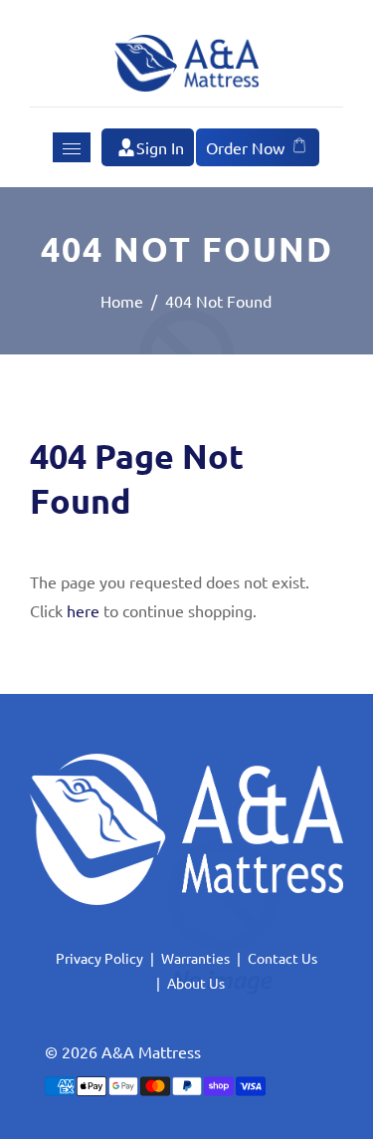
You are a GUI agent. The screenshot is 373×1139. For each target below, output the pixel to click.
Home (121, 301)
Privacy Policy (99, 958)
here (83, 610)
